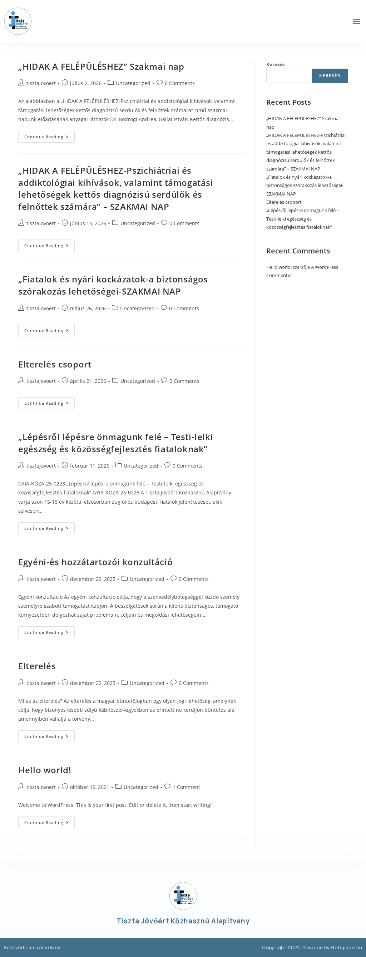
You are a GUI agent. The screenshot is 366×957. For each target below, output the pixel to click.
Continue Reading (49, 135)
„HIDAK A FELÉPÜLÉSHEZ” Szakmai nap (101, 66)
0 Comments (180, 83)
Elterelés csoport (54, 364)
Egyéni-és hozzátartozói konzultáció (95, 562)
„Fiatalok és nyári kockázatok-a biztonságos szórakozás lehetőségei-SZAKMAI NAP (113, 285)
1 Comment (186, 787)
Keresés (275, 64)
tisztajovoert (41, 83)
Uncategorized (133, 83)
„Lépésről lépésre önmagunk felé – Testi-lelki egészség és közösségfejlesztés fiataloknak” (115, 443)
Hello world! (44, 770)
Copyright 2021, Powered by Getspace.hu (312, 947)
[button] (356, 21)
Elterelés (37, 666)
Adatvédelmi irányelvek (32, 947)
